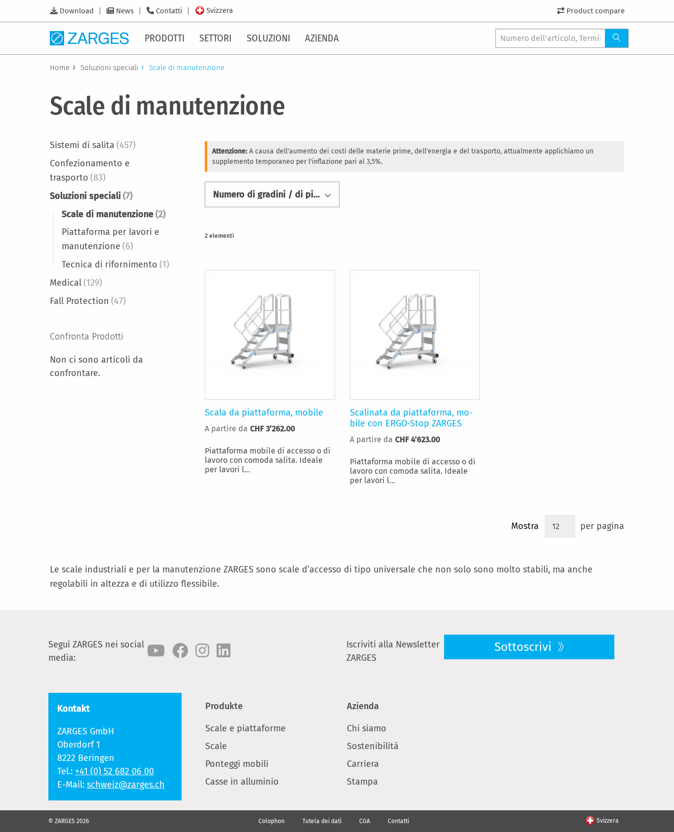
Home (60, 67)
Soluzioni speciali (109, 67)
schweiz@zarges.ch (126, 784)
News (125, 10)
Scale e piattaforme (245, 728)
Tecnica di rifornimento (115, 264)
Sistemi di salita (93, 145)
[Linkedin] (223, 651)
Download (77, 10)
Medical (76, 282)
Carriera (363, 763)
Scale (216, 746)
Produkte (224, 706)
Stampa (362, 781)
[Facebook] (180, 651)
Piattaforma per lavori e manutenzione (110, 239)
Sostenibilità (373, 746)
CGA (364, 821)
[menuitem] (165, 38)
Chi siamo (366, 728)
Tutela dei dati (321, 821)
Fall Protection (88, 301)
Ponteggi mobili (236, 763)
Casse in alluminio (242, 781)
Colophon (272, 821)
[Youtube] (156, 651)
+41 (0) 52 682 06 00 (114, 771)
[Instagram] (202, 651)
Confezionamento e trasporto (90, 170)
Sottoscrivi (524, 647)
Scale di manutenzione (114, 214)
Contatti (169, 10)
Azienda (363, 706)
